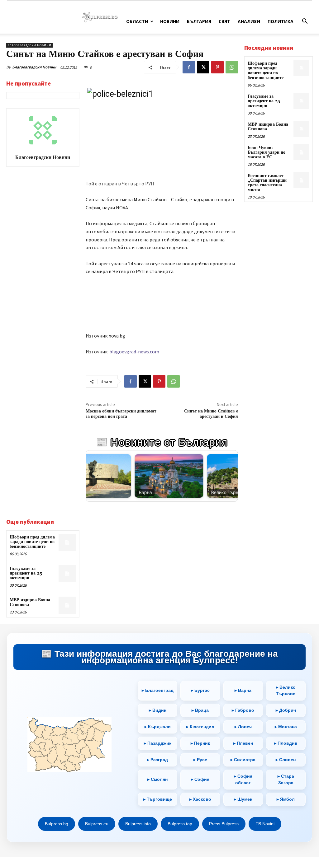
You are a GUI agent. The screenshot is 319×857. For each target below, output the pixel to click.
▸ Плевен (243, 743)
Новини (169, 21)
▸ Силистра (243, 759)
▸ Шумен (243, 799)
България (199, 21)
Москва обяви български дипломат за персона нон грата (121, 413)
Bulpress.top (180, 823)
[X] (203, 67)
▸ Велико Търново (286, 690)
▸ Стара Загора (286, 779)
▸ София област (243, 779)
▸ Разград (157, 759)
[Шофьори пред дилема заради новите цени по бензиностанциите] (67, 542)
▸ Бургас (200, 690)
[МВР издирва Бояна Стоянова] (67, 605)
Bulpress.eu (96, 823)
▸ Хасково (200, 799)
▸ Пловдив (286, 743)
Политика (280, 21)
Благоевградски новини (29, 45)
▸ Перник (200, 743)
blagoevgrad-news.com (134, 351)
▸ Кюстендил (200, 726)
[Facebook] (189, 67)
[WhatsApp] (232, 67)
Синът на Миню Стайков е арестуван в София (211, 413)
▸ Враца (200, 710)
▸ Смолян (157, 779)
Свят (224, 21)
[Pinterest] (217, 67)
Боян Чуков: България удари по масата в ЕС (266, 152)
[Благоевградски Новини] (42, 130)
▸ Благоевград (158, 690)
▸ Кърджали (158, 726)
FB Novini (264, 823)
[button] (304, 22)
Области (137, 21)
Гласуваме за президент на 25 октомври (26, 573)
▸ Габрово (243, 710)
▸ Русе (200, 759)
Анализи (249, 21)
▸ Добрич (286, 710)
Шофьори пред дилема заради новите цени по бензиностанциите (32, 542)
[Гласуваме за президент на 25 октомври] (67, 573)
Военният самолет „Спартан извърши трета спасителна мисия (267, 183)
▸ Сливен (286, 759)
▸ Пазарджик (157, 743)
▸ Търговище (157, 799)
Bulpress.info (138, 823)
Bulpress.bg (56, 823)
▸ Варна (243, 690)
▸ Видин (157, 710)
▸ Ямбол (286, 799)
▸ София (200, 779)
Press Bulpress (224, 823)
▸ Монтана (286, 726)
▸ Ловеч (243, 726)
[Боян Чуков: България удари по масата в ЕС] (301, 152)
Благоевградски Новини (34, 67)
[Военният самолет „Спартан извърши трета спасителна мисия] (301, 180)
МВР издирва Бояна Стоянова (30, 602)
